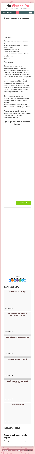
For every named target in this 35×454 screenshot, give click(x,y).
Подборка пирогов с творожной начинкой (17, 381)
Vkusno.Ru (17, 6)
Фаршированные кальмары (17, 292)
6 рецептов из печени (17, 404)
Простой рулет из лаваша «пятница (17, 337)
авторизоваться (8, 443)
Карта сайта (29, 450)
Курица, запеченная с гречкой (17, 359)
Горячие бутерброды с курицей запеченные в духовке (17, 314)
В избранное (23, 203)
